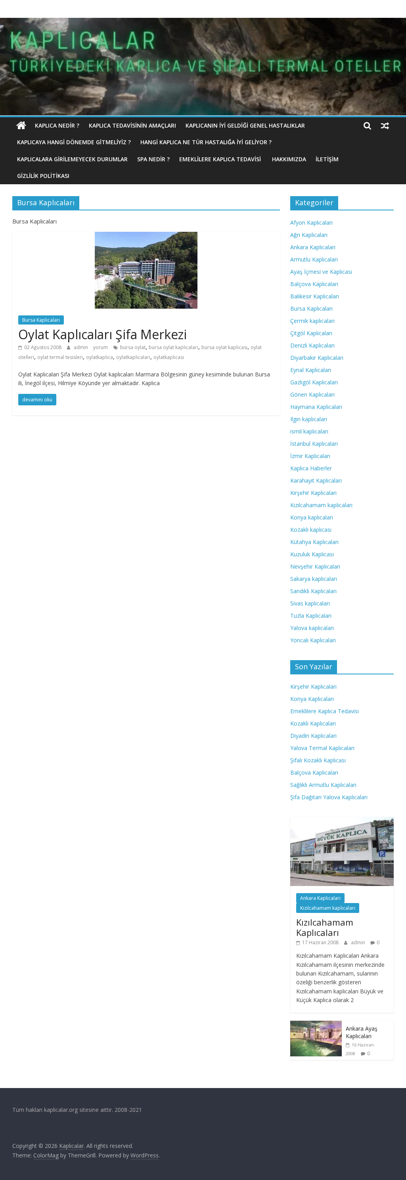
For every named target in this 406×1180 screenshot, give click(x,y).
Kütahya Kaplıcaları (314, 542)
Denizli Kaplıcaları (312, 345)
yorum (100, 347)
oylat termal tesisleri (60, 357)
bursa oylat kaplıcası (224, 347)
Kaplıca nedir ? (57, 125)
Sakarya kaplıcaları (313, 578)
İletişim (327, 159)
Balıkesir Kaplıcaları (314, 296)
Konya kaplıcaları (311, 517)
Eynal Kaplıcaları (310, 370)
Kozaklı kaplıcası (310, 529)
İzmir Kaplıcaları (310, 456)
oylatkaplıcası (168, 357)
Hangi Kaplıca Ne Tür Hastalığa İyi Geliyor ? (206, 142)
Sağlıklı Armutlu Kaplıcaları (323, 785)
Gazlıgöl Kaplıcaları (314, 382)
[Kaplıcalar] (21, 125)
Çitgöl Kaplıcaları (311, 333)
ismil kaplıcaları (309, 431)
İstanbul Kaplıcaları (314, 443)
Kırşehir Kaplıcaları (313, 492)
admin (81, 347)
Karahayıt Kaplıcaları (316, 480)
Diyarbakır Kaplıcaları (316, 357)
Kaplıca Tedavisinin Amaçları (132, 125)
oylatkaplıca (99, 357)
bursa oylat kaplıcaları (173, 347)
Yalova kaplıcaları (312, 628)
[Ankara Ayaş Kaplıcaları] (316, 1025)
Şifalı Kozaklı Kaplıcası (318, 760)
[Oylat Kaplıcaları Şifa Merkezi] (146, 236)
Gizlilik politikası (43, 175)
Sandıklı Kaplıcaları (313, 591)
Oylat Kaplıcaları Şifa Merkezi (102, 334)
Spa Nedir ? (153, 159)
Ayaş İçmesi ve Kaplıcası (321, 271)
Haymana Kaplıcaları (316, 407)
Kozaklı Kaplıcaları (313, 723)
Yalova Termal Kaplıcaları (322, 748)
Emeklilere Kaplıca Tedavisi (220, 159)
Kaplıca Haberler (311, 468)
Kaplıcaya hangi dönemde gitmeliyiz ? (74, 142)
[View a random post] (385, 125)
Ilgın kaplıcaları (308, 419)
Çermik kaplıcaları (312, 321)
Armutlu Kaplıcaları (314, 259)
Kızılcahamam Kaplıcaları (324, 927)
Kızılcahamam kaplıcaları (321, 505)
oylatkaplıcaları (133, 357)
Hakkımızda (289, 159)
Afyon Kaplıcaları (311, 222)
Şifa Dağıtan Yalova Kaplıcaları (329, 797)
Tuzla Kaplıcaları (310, 615)
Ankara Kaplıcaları (312, 247)
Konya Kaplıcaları (312, 699)
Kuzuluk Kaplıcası (312, 554)
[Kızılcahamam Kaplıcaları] (342, 821)
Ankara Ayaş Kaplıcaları (361, 1032)
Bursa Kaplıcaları (41, 320)
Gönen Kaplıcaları (312, 394)
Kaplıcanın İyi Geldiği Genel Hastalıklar (245, 125)
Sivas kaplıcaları (310, 603)
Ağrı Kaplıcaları (308, 235)
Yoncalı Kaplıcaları (313, 640)
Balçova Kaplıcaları (314, 284)
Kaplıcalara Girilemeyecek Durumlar (72, 159)
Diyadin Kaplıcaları (313, 735)
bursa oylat (133, 347)
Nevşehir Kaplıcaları (315, 566)
